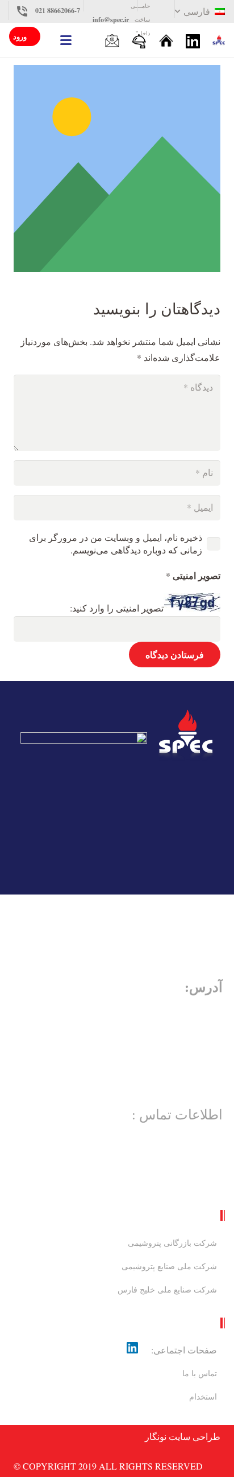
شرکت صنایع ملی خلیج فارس (167, 1289)
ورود (20, 36)
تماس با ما (199, 1373)
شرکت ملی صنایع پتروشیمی (169, 1266)
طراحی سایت (194, 1436)
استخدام (203, 1396)
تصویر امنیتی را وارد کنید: (117, 608)
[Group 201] (218, 40)
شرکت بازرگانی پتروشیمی (172, 1242)
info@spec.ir (111, 19)
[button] (199, 11)
